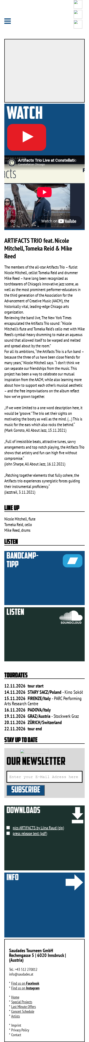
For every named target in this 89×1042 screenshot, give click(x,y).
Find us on (25, 983)
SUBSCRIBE (25, 790)
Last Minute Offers (23, 1006)
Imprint (16, 1025)
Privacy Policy (20, 1030)
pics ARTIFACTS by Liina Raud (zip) (38, 828)
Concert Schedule (22, 1011)
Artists (15, 1016)
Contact (16, 1034)
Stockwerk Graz (66, 716)
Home (15, 997)
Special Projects (21, 1001)
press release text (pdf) (30, 833)
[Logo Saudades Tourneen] (44, 19)
